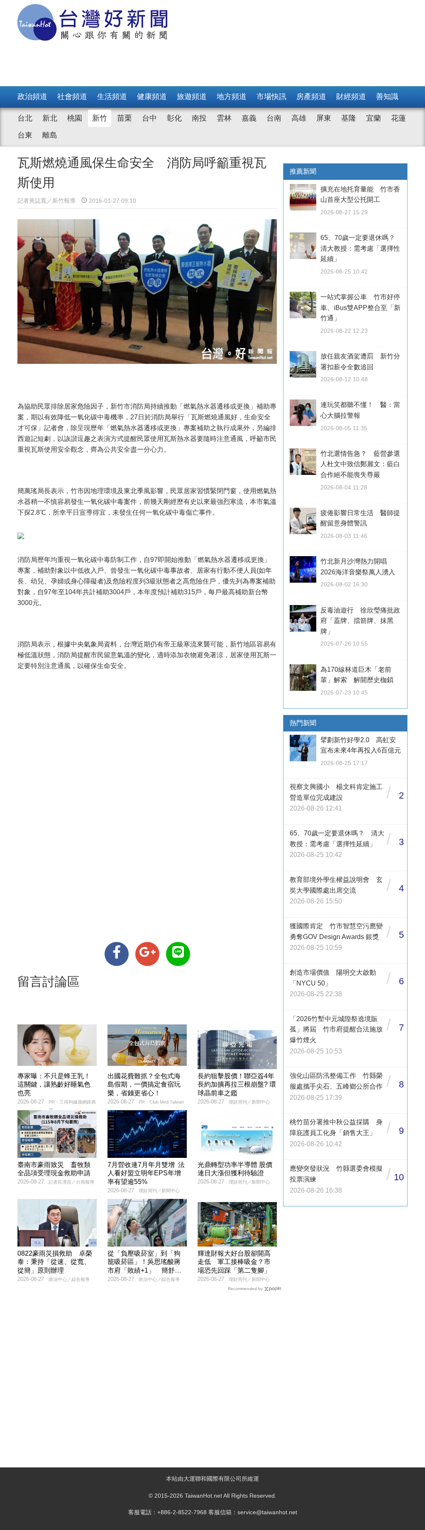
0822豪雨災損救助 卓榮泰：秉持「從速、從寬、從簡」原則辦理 (54, 1262)
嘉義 (249, 118)
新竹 (99, 118)
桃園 (74, 118)
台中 (149, 118)
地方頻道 (232, 96)
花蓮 (398, 118)
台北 (24, 118)
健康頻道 (152, 96)
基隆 (348, 118)
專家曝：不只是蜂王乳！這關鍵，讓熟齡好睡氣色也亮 (53, 1084)
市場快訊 (271, 96)
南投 (199, 118)
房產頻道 (311, 96)
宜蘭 (373, 118)
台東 (24, 135)
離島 (49, 135)
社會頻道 (72, 96)
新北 (49, 118)
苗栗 (124, 118)
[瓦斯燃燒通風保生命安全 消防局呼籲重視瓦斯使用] (116, 954)
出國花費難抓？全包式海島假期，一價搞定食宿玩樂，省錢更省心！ (144, 1084)
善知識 (387, 96)
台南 (273, 118)
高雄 (298, 118)
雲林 (224, 118)
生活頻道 (112, 96)
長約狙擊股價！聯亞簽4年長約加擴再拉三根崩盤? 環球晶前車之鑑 (237, 1084)
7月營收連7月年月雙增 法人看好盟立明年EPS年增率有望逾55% (146, 1173)
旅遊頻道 (192, 96)
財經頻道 (351, 96)
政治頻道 (32, 96)
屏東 (323, 118)
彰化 (174, 118)
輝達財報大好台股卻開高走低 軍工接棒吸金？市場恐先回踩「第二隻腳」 (234, 1262)
